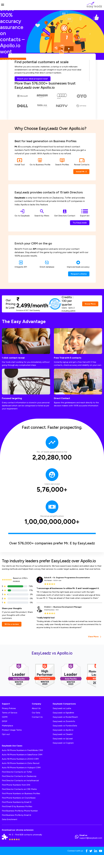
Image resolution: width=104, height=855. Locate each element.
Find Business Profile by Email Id (16, 815)
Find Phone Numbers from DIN (16, 785)
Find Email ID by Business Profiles (17, 806)
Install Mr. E (81, 171)
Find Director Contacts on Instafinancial (20, 780)
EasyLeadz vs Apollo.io (63, 730)
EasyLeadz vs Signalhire (63, 712)
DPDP (4, 721)
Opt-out (6, 734)
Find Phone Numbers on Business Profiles (21, 793)
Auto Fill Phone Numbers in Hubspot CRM (21, 767)
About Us (36, 708)
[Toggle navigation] (2, 5)
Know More (90, 304)
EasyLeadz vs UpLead (63, 738)
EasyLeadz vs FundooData (65, 725)
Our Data (36, 712)
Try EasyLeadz (80, 222)
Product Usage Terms (12, 730)
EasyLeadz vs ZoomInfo (64, 721)
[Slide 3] (56, 56)
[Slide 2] (52, 56)
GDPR (4, 717)
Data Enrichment (9, 819)
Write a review (12, 624)
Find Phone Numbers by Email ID (16, 802)
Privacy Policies (9, 708)
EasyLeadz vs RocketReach (65, 717)
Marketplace (7, 725)
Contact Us (37, 717)
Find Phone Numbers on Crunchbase (19, 798)
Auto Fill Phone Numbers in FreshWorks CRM (22, 750)
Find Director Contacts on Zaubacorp (19, 776)
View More (93, 636)
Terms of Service (9, 712)
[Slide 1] (47, 56)
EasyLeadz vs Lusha (62, 708)
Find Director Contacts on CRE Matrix (19, 789)
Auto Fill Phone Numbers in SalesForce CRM (22, 754)
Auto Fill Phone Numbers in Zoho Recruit (20, 763)
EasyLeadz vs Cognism (63, 743)
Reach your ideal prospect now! (32, 78)
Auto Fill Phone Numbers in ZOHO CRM (20, 759)
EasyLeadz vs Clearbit (63, 734)
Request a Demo (79, 274)
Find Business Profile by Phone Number (20, 811)
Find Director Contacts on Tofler (17, 772)
